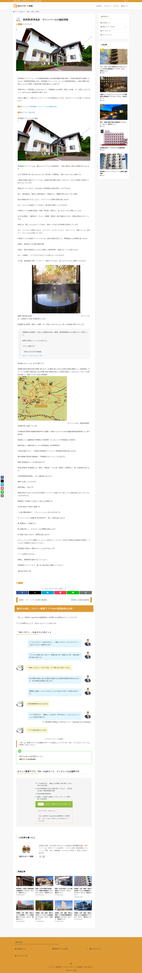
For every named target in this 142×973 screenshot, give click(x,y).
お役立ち (106, 23)
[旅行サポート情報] (23, 6)
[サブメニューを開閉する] (125, 26)
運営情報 (58, 967)
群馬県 (20, 24)
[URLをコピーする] (86, 592)
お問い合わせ (88, 967)
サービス (106, 31)
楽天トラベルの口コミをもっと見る (32, 355)
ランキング (106, 34)
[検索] (127, 1)
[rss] (125, 1)
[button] (22, 592)
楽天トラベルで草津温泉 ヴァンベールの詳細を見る (38, 106)
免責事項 (79, 967)
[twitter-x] (40, 856)
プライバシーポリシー (69, 967)
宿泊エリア (108, 26)
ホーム (52, 967)
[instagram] (43, 856)
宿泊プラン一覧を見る (27, 112)
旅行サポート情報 (26, 856)
